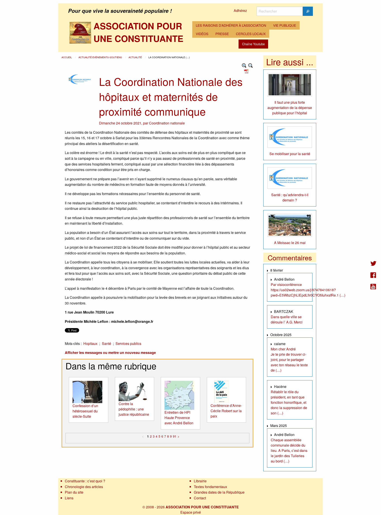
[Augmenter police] (244, 65)
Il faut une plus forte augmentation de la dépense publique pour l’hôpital (289, 107)
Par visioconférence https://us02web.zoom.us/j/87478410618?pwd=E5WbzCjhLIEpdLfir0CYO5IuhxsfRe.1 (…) (308, 290)
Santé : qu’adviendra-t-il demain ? (289, 197)
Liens (69, 497)
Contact (200, 497)
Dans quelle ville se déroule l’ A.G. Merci (287, 319)
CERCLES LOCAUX (251, 33)
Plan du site (74, 492)
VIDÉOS (202, 33)
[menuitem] (231, 25)
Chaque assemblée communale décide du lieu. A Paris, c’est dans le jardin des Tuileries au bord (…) (289, 450)
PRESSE (222, 33)
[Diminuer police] (250, 65)
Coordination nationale (167, 123)
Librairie (200, 480)
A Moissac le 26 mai (290, 242)
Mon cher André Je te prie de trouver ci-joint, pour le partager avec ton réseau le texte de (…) (289, 359)
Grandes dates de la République (219, 492)
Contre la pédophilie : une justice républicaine (134, 409)
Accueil (67, 57)
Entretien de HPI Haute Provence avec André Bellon (178, 417)
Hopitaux (90, 343)
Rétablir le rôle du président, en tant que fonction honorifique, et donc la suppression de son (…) (289, 402)
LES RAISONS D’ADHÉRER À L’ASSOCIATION (231, 25)
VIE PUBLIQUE (284, 25)
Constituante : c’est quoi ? (85, 480)
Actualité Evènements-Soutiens (100, 57)
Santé (106, 343)
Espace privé (190, 512)
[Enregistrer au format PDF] (247, 70)
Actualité (135, 57)
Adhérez (240, 10)
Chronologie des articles (84, 486)
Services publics (128, 343)
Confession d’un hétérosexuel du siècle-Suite (85, 411)
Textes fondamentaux (210, 486)
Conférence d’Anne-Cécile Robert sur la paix (226, 411)
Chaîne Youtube (253, 43)
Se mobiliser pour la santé (289, 153)
